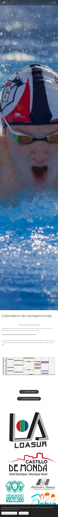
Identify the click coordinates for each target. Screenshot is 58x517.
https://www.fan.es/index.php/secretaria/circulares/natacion (19, 334)
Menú (54, 2)
